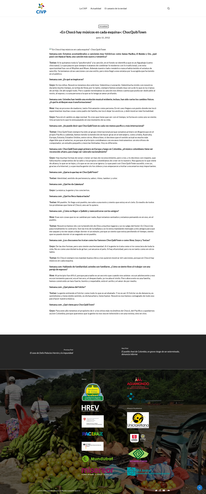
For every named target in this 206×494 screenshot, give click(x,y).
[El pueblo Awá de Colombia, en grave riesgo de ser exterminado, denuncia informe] (154, 352)
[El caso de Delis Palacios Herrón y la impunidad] (51, 352)
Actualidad (104, 26)
